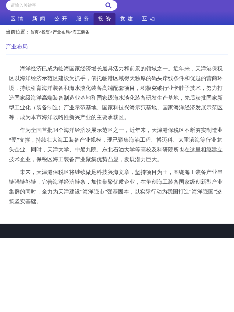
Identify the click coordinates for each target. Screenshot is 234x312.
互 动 (148, 19)
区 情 (16, 19)
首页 (34, 32)
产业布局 (61, 32)
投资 (45, 32)
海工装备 (81, 32)
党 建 (126, 19)
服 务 (82, 19)
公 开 (60, 19)
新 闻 (38, 19)
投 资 (104, 19)
